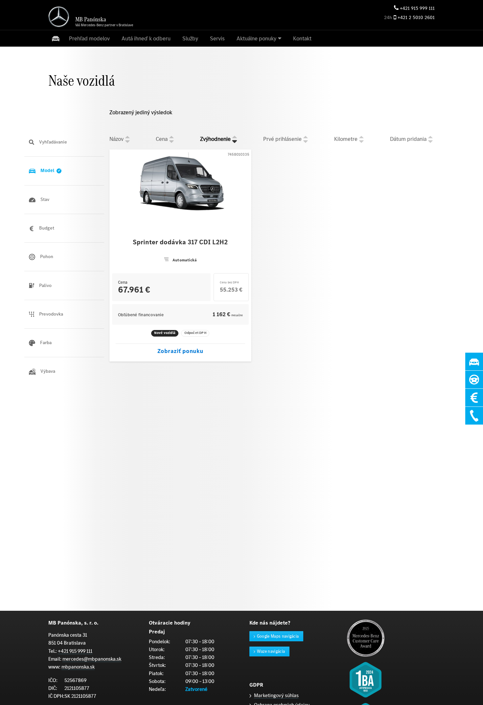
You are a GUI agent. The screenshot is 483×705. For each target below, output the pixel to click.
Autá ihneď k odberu (146, 38)
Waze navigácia (271, 651)
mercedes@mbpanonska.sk (91, 658)
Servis (217, 38)
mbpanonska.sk (78, 666)
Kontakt (302, 38)
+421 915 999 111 (417, 8)
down (127, 141)
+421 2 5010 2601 (416, 17)
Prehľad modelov (89, 38)
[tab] (64, 142)
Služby (190, 38)
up (127, 137)
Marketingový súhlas (276, 695)
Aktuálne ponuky (256, 38)
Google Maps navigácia (278, 636)
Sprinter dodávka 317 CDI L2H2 (180, 242)
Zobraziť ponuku (180, 351)
